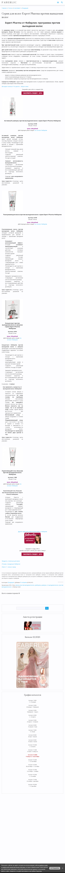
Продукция (25, 8)
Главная (4, 8)
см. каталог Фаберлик (40, 130)
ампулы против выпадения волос (25, 585)
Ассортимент (17, 8)
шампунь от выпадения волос (50, 585)
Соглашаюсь (54, 868)
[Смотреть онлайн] (32, 664)
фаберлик (38, 585)
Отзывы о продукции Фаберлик (11, 564)
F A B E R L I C (9, 2)
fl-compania (23, 582)
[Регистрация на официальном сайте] (32, 625)
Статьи (10, 8)
